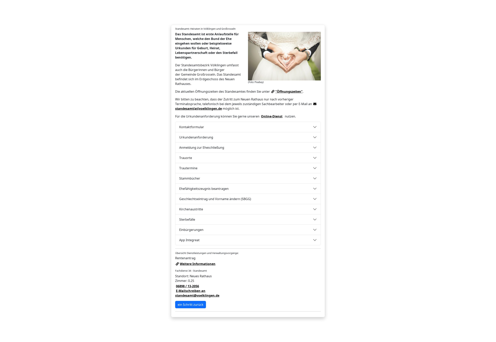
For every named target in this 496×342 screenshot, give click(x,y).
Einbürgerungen (191, 230)
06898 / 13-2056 (187, 286)
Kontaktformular (191, 127)
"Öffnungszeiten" (289, 91)
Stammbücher (189, 178)
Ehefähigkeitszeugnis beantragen (204, 189)
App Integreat (189, 240)
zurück (190, 304)
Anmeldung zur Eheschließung (201, 147)
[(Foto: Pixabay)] (284, 56)
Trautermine (188, 168)
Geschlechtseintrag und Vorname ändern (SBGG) (215, 199)
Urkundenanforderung (196, 137)
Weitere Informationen (197, 264)
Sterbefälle (187, 219)
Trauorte (185, 158)
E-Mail (197, 293)
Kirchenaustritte (191, 209)
